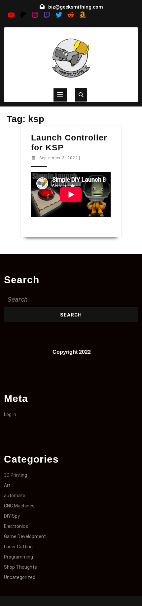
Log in (10, 414)
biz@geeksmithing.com (75, 7)
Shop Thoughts (20, 567)
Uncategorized (19, 577)
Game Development (25, 536)
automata (14, 495)
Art (7, 485)
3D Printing (15, 475)
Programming (18, 557)
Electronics (16, 526)
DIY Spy (12, 516)
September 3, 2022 (58, 158)
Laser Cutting (18, 546)
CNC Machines (19, 505)
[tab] (60, 95)
